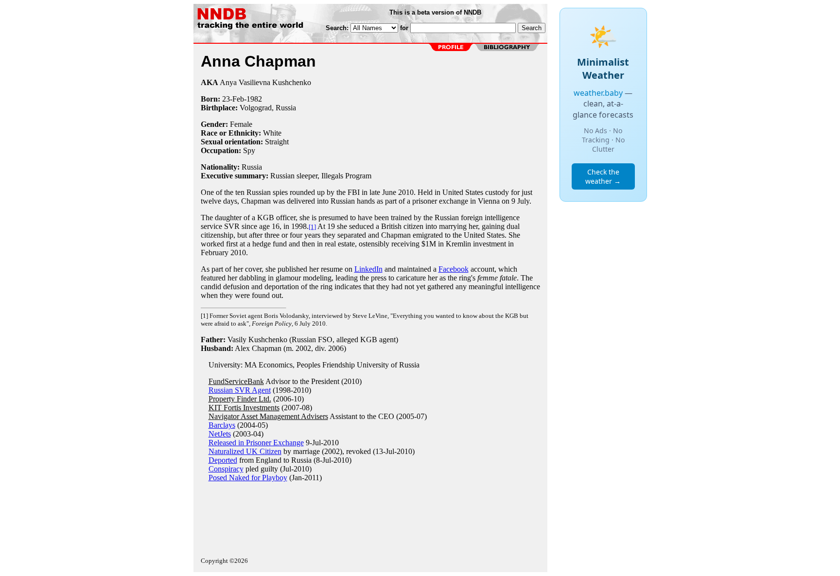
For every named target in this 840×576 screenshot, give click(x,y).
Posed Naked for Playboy (248, 477)
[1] (312, 226)
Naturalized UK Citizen (245, 451)
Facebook (453, 269)
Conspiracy (226, 469)
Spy (249, 150)
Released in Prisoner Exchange (256, 442)
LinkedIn (368, 269)
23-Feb (233, 99)
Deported (223, 460)
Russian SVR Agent (240, 390)
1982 (254, 99)
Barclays (222, 425)
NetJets (220, 434)
